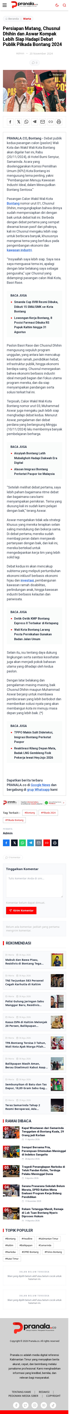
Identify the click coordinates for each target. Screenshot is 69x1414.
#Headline (27, 1238)
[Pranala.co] (34, 1328)
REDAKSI (44, 1392)
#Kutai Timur (12, 1258)
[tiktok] (53, 1405)
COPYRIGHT (53, 1395)
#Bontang (30, 812)
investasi (27, 580)
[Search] (64, 5)
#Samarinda (45, 1245)
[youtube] (44, 1405)
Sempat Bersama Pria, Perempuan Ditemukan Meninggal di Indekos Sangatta (44, 1151)
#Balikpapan (26, 1245)
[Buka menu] (4, 5)
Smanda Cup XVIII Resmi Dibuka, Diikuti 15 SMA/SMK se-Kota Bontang (36, 306)
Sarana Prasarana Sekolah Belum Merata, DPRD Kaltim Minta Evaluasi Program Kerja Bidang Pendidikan (43, 1191)
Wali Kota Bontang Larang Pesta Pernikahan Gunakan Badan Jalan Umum (33, 634)
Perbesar (57, 74)
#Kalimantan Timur (48, 1238)
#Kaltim (9, 1245)
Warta (27, 18)
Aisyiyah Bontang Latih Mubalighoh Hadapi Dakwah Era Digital (35, 458)
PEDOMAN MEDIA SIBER (23, 1395)
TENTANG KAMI (21, 1392)
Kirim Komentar (23, 910)
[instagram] (34, 1405)
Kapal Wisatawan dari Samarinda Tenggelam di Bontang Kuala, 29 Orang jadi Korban (43, 1131)
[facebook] (16, 1405)
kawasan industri (19, 250)
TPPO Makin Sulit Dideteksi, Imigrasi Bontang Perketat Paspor (33, 737)
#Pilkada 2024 (48, 812)
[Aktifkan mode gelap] (57, 5)
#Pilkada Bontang (14, 820)
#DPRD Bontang (30, 1252)
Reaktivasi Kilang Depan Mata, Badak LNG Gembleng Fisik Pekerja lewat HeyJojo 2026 (35, 753)
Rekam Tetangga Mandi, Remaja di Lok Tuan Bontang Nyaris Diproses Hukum (42, 1212)
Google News (40, 785)
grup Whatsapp (38, 789)
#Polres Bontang (53, 1252)
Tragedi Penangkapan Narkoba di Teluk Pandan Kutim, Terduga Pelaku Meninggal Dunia (43, 1170)
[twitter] (25, 1405)
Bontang (13, 203)
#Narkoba (10, 1252)
